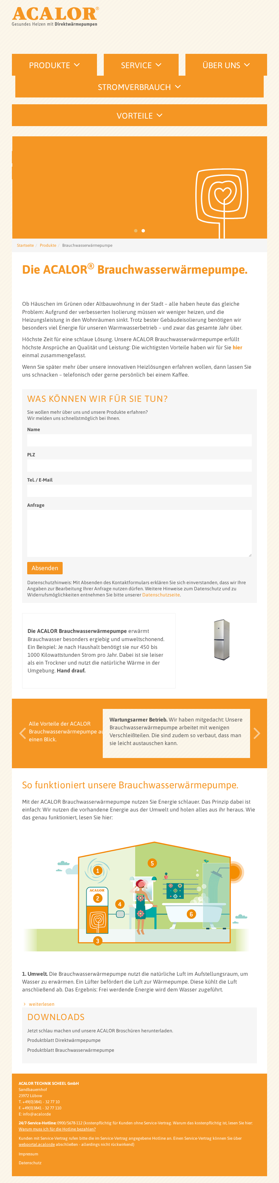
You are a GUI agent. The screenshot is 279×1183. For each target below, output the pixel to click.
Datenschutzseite (161, 594)
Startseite (25, 245)
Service (136, 65)
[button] (20, 733)
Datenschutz (30, 1163)
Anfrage (36, 505)
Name (33, 429)
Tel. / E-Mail (39, 480)
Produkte (49, 65)
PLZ (31, 454)
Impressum (28, 1154)
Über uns (221, 65)
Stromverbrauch (134, 87)
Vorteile (135, 115)
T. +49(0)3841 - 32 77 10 (39, 1101)
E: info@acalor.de (35, 1114)
